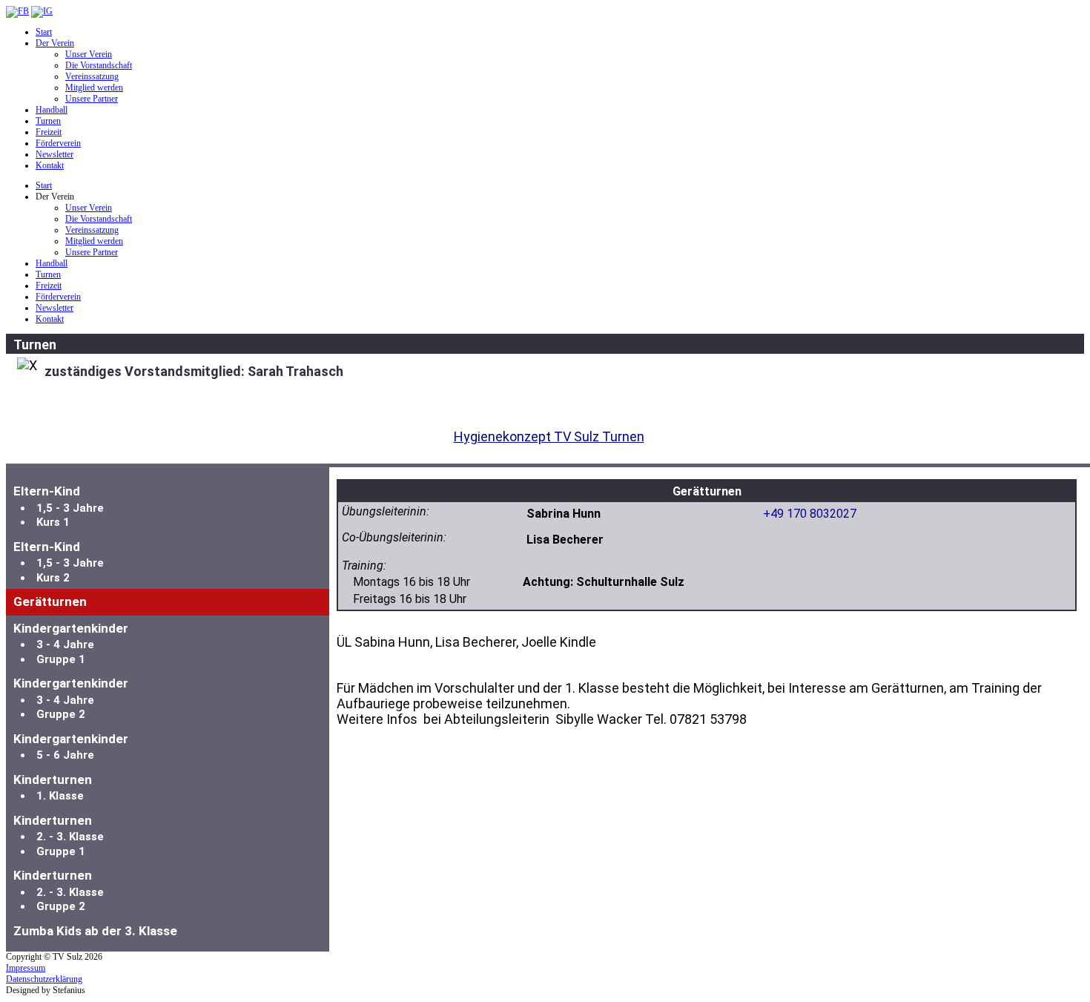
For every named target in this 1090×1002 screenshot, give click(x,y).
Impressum (25, 968)
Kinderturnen (52, 787)
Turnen (48, 121)
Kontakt (50, 165)
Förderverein (58, 143)
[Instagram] (42, 11)
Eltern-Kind (58, 506)
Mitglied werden (94, 87)
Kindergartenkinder (70, 643)
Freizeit (49, 132)
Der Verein (55, 43)
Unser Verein (88, 54)
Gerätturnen (50, 601)
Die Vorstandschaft (98, 65)
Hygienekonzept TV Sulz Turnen (549, 436)
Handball (51, 110)
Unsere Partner (91, 98)
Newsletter (54, 154)
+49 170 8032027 (809, 514)
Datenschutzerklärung (44, 979)
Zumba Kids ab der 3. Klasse (95, 930)
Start (44, 32)
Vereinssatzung (92, 76)
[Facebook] (17, 11)
